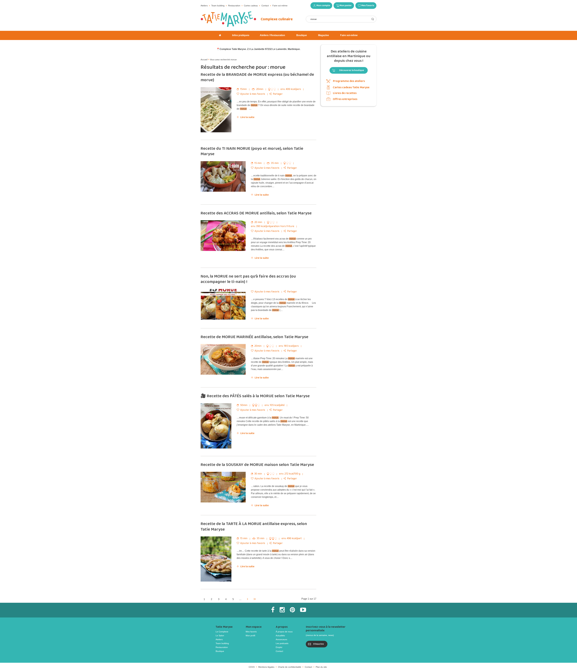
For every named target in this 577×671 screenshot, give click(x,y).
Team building (217, 5)
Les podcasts (282, 643)
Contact (265, 5)
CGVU (252, 667)
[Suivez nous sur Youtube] (303, 610)
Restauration (234, 5)
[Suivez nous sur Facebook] (273, 610)
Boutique (220, 651)
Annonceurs (281, 639)
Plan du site (321, 667)
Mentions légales (266, 667)
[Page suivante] (247, 598)
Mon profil (250, 635)
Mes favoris (367, 5)
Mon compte (323, 5)
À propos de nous (284, 631)
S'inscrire (318, 644)
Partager (278, 94)
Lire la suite (247, 117)
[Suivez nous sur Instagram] (282, 610)
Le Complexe (222, 631)
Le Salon (220, 635)
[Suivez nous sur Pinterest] (292, 610)
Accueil (204, 59)
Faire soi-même (279, 5)
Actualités (280, 635)
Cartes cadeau (251, 5)
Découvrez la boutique (351, 70)
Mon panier (346, 5)
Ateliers (204, 5)
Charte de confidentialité (289, 667)
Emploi (279, 647)
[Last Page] (254, 598)
